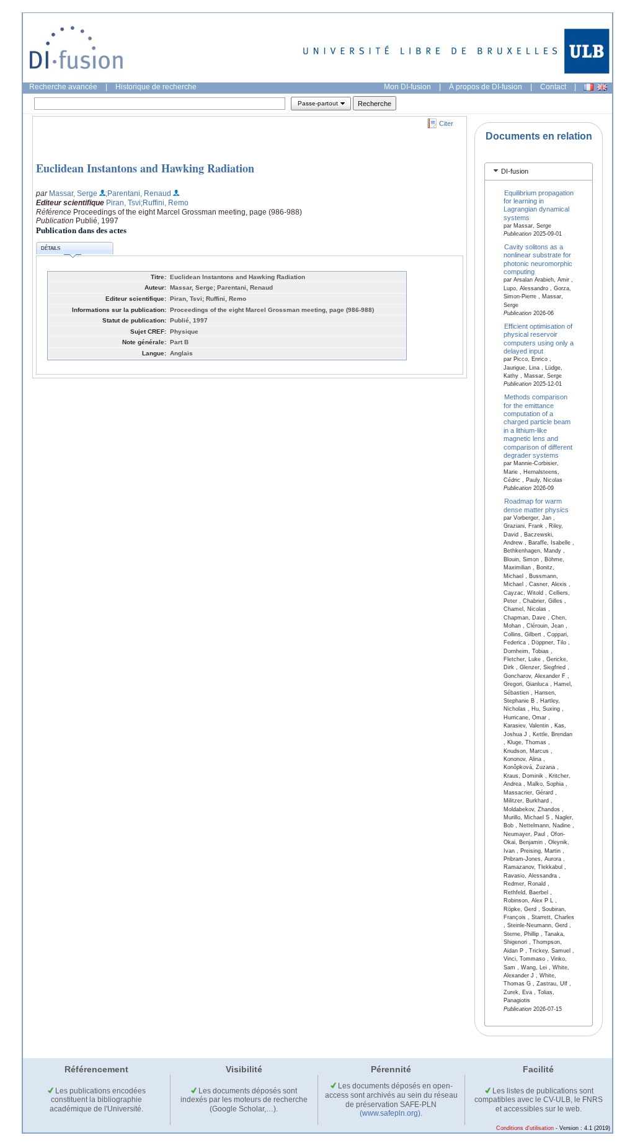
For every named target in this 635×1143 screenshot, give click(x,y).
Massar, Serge (73, 193)
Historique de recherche (156, 86)
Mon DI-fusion (407, 86)
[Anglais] (602, 87)
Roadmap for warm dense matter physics (536, 505)
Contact (553, 86)
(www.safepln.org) (390, 1113)
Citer (446, 123)
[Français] (588, 87)
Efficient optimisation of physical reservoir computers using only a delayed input (539, 338)
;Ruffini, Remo (165, 202)
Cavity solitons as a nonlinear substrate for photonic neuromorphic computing (538, 259)
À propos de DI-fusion (485, 86)
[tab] (538, 171)
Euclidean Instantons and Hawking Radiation (145, 168)
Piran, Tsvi (123, 202)
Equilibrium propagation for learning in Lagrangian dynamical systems (539, 205)
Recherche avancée (63, 86)
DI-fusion (514, 171)
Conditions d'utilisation (525, 1128)
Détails (50, 248)
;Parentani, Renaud (138, 193)
